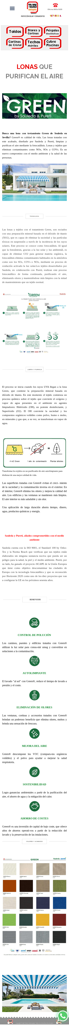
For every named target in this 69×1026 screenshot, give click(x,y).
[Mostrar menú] (12, 8)
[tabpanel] (34, 38)
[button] (55, 4)
